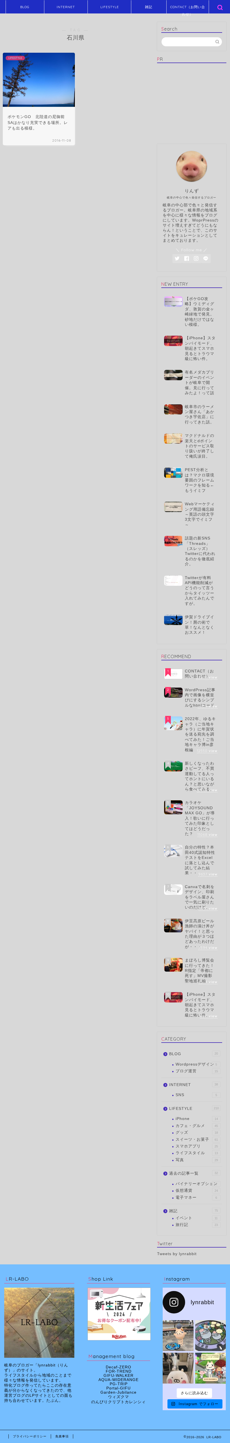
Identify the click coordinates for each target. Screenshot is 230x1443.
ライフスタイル (197, 1153)
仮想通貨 (197, 1190)
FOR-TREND (119, 1371)
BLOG (24, 7)
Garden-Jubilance (118, 1392)
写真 (197, 1160)
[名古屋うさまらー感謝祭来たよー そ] (178, 1368)
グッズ (197, 1132)
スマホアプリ (197, 1146)
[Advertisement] (193, 102)
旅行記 (197, 1225)
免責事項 (62, 1436)
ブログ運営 (197, 1071)
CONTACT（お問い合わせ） (187, 9)
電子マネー (196, 1197)
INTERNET (66, 7)
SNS (196, 1095)
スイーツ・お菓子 (197, 1139)
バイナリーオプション (197, 1184)
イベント (197, 1218)
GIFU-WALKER (119, 1375)
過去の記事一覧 (193, 1173)
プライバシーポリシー (30, 1436)
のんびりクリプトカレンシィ (118, 1402)
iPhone (197, 1119)
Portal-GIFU (118, 1388)
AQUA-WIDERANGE (118, 1380)
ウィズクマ (118, 1397)
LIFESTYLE (109, 7)
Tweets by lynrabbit (177, 1254)
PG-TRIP (119, 1384)
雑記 (148, 7)
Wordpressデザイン (196, 1064)
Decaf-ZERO (118, 1367)
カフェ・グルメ (197, 1126)
